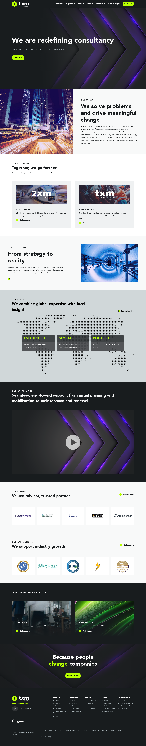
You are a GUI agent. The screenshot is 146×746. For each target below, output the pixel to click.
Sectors (81, 4)
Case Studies (92, 703)
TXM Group (100, 4)
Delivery (74, 703)
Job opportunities (110, 708)
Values (57, 706)
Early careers (108, 706)
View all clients (128, 495)
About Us (59, 4)
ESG (56, 716)
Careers (90, 4)
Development (108, 711)
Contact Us (18, 58)
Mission (57, 703)
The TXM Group (124, 698)
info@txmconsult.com (20, 703)
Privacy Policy (116, 730)
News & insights (114, 4)
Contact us (71, 675)
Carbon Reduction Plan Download (95, 730)
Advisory (74, 700)
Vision (57, 700)
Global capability (126, 706)
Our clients (124, 708)
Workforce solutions (127, 703)
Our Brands (91, 708)
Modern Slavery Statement (69, 730)
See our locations (127, 311)
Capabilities (70, 4)
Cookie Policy (46, 737)
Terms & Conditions (48, 730)
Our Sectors (92, 700)
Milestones (58, 708)
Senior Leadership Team (61, 713)
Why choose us (76, 706)
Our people (75, 708)
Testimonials (91, 706)
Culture (106, 700)
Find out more (128, 545)
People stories (108, 703)
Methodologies (76, 711)
